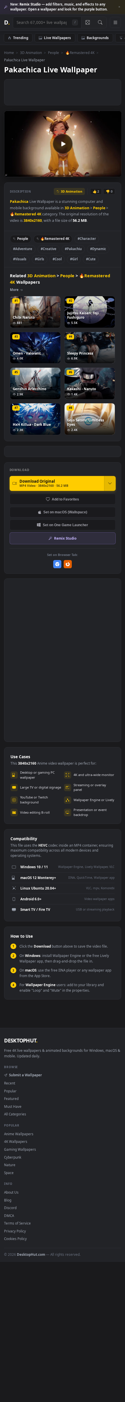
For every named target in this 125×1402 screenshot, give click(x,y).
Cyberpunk (12, 1157)
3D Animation (31, 52)
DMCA (9, 1215)
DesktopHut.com (31, 1254)
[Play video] (63, 144)
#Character (87, 238)
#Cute (91, 259)
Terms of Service (17, 1223)
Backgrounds (98, 37)
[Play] (11, 172)
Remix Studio (65, 538)
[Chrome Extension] (57, 564)
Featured (11, 1098)
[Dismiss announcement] (119, 7)
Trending (20, 37)
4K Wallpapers (15, 1141)
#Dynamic (98, 249)
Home (9, 52)
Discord (10, 1207)
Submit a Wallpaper (25, 1075)
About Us (11, 1192)
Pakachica (19, 201)
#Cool (57, 259)
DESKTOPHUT (20, 1040)
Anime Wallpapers (18, 1133)
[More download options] (110, 483)
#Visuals (19, 259)
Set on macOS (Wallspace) (65, 512)
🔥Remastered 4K (79, 52)
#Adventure (22, 249)
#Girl (74, 259)
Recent (9, 1083)
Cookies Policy (15, 1238)
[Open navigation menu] (115, 22)
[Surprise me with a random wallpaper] (87, 22)
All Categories (15, 1114)
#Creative (48, 249)
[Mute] (104, 172)
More (14, 289)
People (53, 52)
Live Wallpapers (57, 37)
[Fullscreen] (114, 172)
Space (9, 1172)
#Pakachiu (73, 249)
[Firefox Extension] (68, 564)
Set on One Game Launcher (65, 525)
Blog (7, 1200)
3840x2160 (33, 220)
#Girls (39, 259)
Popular (10, 1091)
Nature (9, 1164)
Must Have (13, 1106)
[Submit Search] (100, 22)
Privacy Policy (15, 1231)
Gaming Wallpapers (20, 1149)
